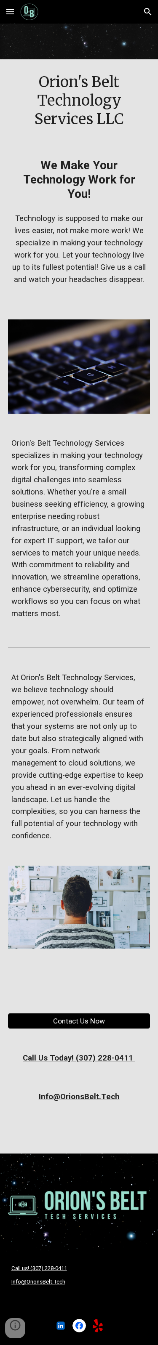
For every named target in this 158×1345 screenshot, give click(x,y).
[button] (10, 11)
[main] (79, 100)
